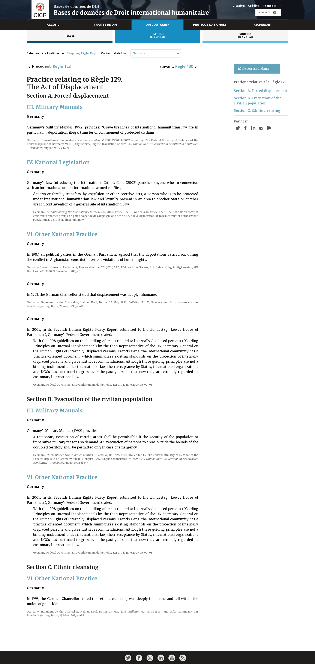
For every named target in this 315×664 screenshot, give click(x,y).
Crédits (253, 6)
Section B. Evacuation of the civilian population (257, 100)
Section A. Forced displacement (260, 91)
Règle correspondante (254, 69)
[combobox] (133, 53)
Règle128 (62, 66)
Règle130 (184, 66)
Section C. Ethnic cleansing (257, 111)
